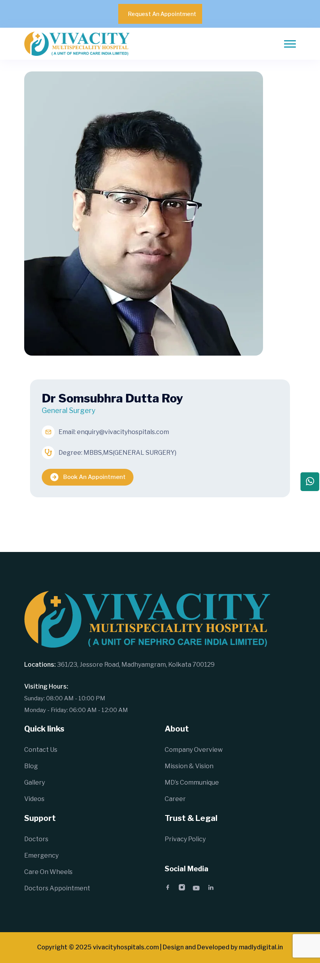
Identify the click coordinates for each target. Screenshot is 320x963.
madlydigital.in (261, 947)
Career (175, 799)
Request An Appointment (162, 14)
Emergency (41, 855)
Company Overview (194, 749)
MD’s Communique (192, 782)
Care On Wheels (48, 872)
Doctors (36, 839)
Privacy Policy (185, 839)
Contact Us (40, 749)
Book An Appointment (94, 477)
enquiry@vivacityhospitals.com (123, 432)
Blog (31, 766)
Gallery (34, 782)
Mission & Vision (189, 766)
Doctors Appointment (57, 888)
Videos (34, 799)
